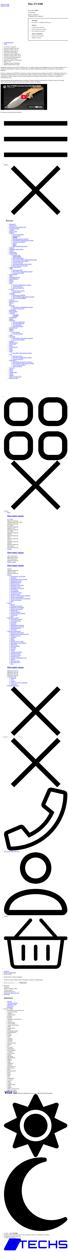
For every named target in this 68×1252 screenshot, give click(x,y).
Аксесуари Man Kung (19, 322)
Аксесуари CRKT (18, 270)
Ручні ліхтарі (14, 589)
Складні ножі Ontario (18, 339)
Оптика (9, 603)
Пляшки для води (16, 635)
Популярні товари (15, 516)
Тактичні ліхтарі (15, 594)
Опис (5, 44)
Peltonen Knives (13, 342)
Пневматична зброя (12, 618)
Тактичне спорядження (13, 631)
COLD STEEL (13, 253)
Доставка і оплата (12, 1003)
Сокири (9, 549)
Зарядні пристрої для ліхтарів (19, 579)
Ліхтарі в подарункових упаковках (20, 595)
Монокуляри (14, 610)
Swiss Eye (12, 368)
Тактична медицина (16, 652)
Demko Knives (13, 274)
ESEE (11, 276)
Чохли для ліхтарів (16, 600)
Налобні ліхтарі (15, 583)
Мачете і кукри (11, 562)
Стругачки (16, 315)
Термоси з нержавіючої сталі (19, 658)
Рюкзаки (13, 649)
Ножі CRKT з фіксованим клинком (23, 271)
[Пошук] (20, 737)
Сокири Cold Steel (18, 262)
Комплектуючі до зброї (17, 641)
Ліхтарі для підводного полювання (20, 598)
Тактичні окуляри (16, 655)
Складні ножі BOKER (19, 242)
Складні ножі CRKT (18, 273)
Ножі (8, 512)
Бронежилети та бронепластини (20, 634)
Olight (11, 335)
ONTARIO (12, 336)
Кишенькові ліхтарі (16, 581)
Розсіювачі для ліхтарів (17, 588)
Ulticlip (11, 371)
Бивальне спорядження (17, 632)
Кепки (12, 638)
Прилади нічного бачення (18, 613)
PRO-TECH (12, 344)
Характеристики (8, 42)
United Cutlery (13, 372)
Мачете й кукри (13, 378)
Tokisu (11, 369)
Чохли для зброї (15, 661)
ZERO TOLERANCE (15, 376)
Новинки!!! (12, 224)
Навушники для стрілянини (18, 643)
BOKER (11, 233)
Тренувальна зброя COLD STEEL (22, 264)
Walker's (11, 375)
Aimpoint (11, 230)
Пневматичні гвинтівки (17, 625)
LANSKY (12, 313)
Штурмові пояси (15, 662)
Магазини (13, 623)
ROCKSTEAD (13, 347)
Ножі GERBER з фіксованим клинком (23, 296)
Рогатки (13, 681)
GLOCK (11, 299)
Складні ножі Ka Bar (18, 308)
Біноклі (13, 604)
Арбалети (13, 678)
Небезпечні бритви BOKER (20, 239)
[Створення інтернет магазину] (35, 1250)
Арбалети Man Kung (18, 323)
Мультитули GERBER (19, 295)
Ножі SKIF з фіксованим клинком (22, 353)
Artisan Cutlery (13, 231)
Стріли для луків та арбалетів (19, 682)
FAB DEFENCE (13, 279)
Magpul (11, 319)
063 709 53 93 (15, 851)
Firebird (11, 282)
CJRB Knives (13, 252)
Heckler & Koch (13, 301)
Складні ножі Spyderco (19, 365)
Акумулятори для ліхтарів (18, 576)
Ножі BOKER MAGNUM (20, 246)
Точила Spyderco (17, 366)
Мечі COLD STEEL (18, 258)
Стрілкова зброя (11, 676)
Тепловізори (14, 615)
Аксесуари (14, 629)
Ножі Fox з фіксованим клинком (22, 285)
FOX (10, 283)
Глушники (14, 622)
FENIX (11, 280)
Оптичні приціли (15, 612)
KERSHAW (12, 310)
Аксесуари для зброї (16, 619)
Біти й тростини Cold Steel (20, 265)
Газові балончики (14, 228)
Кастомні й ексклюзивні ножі (17, 227)
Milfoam (11, 329)
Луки (12, 679)
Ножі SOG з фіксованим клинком (22, 357)
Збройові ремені (15, 646)
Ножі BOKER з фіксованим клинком (23, 240)
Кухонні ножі (16, 236)
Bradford (11, 248)
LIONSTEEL (13, 317)
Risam (11, 345)
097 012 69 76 (8, 851)
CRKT (11, 268)
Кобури (13, 640)
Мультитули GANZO (19, 291)
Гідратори (13, 637)
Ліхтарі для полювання (17, 597)
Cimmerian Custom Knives (16, 249)
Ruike (10, 348)
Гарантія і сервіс (12, 1004)
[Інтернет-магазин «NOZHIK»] (13, 396)
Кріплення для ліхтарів (17, 585)
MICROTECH (13, 328)
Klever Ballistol (13, 311)
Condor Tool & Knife (15, 267)
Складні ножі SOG (18, 359)
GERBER (12, 293)
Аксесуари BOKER (18, 234)
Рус (7, 164)
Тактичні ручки (15, 656)
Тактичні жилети (15, 653)
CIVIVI (11, 251)
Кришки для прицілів (17, 609)
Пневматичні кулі (16, 628)
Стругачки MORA (18, 334)
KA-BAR (12, 305)
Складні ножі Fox (18, 286)
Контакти (10, 1007)
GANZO (11, 289)
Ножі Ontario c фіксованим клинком (23, 338)
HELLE (11, 302)
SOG (10, 354)
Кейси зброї (14, 644)
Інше (12, 601)
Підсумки (13, 647)
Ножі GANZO (17, 292)
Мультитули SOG (17, 356)
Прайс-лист (10, 1006)
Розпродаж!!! (13, 225)
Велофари (13, 578)
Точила (15, 244)
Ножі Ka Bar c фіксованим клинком (23, 307)
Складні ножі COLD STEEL (21, 261)
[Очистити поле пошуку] (22, 737)
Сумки (12, 650)
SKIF (10, 351)
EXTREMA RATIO (14, 277)
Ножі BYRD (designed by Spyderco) (22, 362)
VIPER (11, 374)
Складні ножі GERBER (19, 298)
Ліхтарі (9, 575)
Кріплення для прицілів (17, 607)
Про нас (9, 1001)
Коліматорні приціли (16, 606)
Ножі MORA (16, 332)
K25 (10, 304)
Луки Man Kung (17, 325)
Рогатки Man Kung (18, 326)
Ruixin (11, 350)
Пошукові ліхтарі (15, 586)
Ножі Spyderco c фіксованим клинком (23, 363)
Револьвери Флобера (13, 685)
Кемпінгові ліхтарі (16, 582)
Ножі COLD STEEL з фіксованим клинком (25, 259)
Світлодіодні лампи (16, 592)
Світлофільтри (15, 591)
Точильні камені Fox (18, 288)
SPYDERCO (12, 360)
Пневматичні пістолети (17, 626)
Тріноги (13, 659)
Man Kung (12, 320)
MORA (11, 331)
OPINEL (11, 341)
